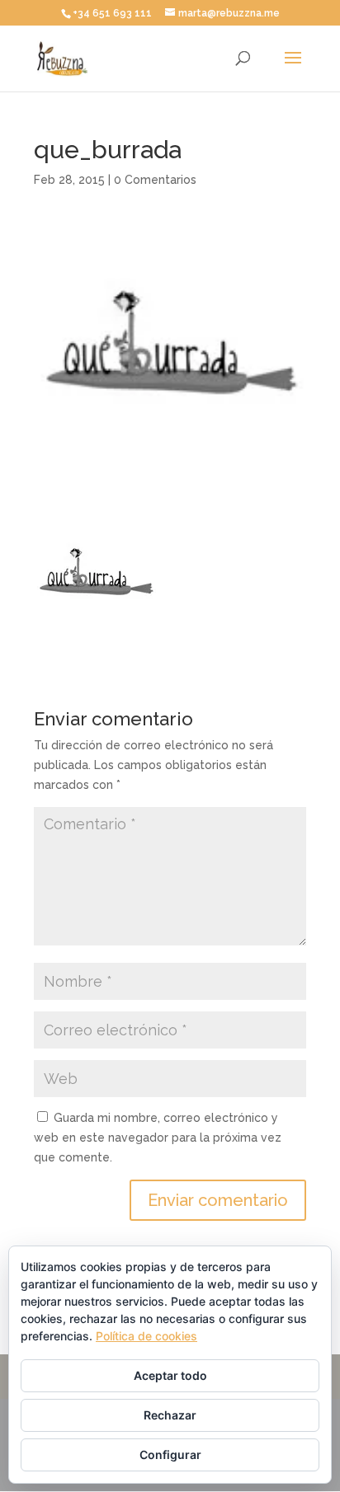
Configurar (170, 1454)
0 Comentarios (155, 179)
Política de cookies (146, 1336)
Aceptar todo (170, 1375)
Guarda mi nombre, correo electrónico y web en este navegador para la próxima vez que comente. (157, 1137)
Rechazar (170, 1415)
